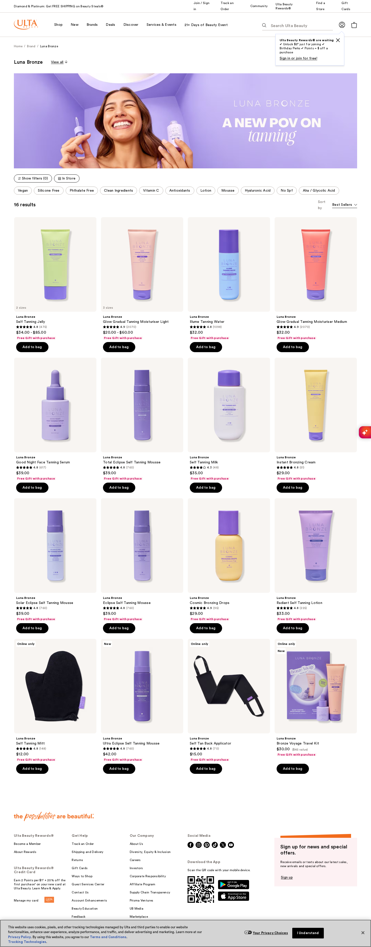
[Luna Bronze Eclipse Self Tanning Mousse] (142, 559)
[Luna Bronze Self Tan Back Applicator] (229, 700)
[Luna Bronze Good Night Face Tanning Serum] (55, 419)
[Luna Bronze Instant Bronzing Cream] (316, 419)
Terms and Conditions (108, 937)
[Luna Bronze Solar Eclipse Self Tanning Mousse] (55, 559)
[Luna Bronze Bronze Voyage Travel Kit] (316, 698)
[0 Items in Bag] (354, 25)
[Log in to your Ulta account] (342, 24)
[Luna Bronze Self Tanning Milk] (229, 419)
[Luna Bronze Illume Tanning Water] (229, 278)
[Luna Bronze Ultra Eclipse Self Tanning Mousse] (142, 700)
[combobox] (344, 205)
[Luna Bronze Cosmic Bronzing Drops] (229, 559)
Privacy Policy (19, 937)
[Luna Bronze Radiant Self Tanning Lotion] (316, 559)
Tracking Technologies (27, 941)
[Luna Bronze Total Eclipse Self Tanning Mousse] (142, 419)
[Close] (362, 932)
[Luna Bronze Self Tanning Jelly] (55, 278)
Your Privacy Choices (270, 933)
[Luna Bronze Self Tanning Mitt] (55, 700)
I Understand (308, 933)
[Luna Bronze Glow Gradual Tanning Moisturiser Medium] (316, 278)
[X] (338, 40)
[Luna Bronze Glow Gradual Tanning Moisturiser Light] (142, 278)
